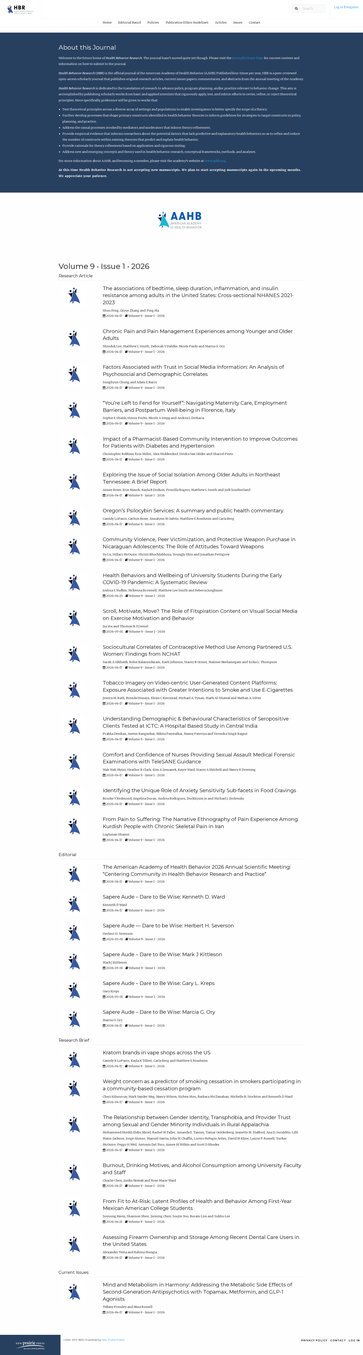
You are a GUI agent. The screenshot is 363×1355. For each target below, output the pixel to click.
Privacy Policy (314, 1340)
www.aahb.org (215, 161)
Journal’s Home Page (247, 58)
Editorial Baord (129, 22)
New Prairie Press (112, 1339)
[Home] (20, 11)
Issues (237, 22)
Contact (254, 22)
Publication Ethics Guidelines (187, 22)
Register (352, 7)
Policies (153, 22)
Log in (339, 7)
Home (107, 22)
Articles (221, 22)
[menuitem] (346, 8)
